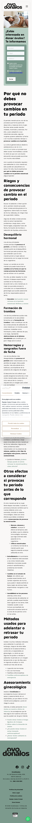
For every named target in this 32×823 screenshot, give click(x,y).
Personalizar (15, 428)
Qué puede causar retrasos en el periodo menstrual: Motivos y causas (17, 301)
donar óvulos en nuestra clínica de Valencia (15, 709)
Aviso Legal (16, 792)
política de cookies (23, 417)
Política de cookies (16, 796)
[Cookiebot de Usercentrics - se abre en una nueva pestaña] (22, 388)
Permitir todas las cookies (16, 423)
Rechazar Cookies (16, 434)
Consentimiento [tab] (7, 393)
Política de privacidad (16, 789)
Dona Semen (16, 802)
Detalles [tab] (17, 393)
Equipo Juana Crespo (16, 799)
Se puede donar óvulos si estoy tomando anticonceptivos (16, 731)
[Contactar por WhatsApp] (28, 819)
